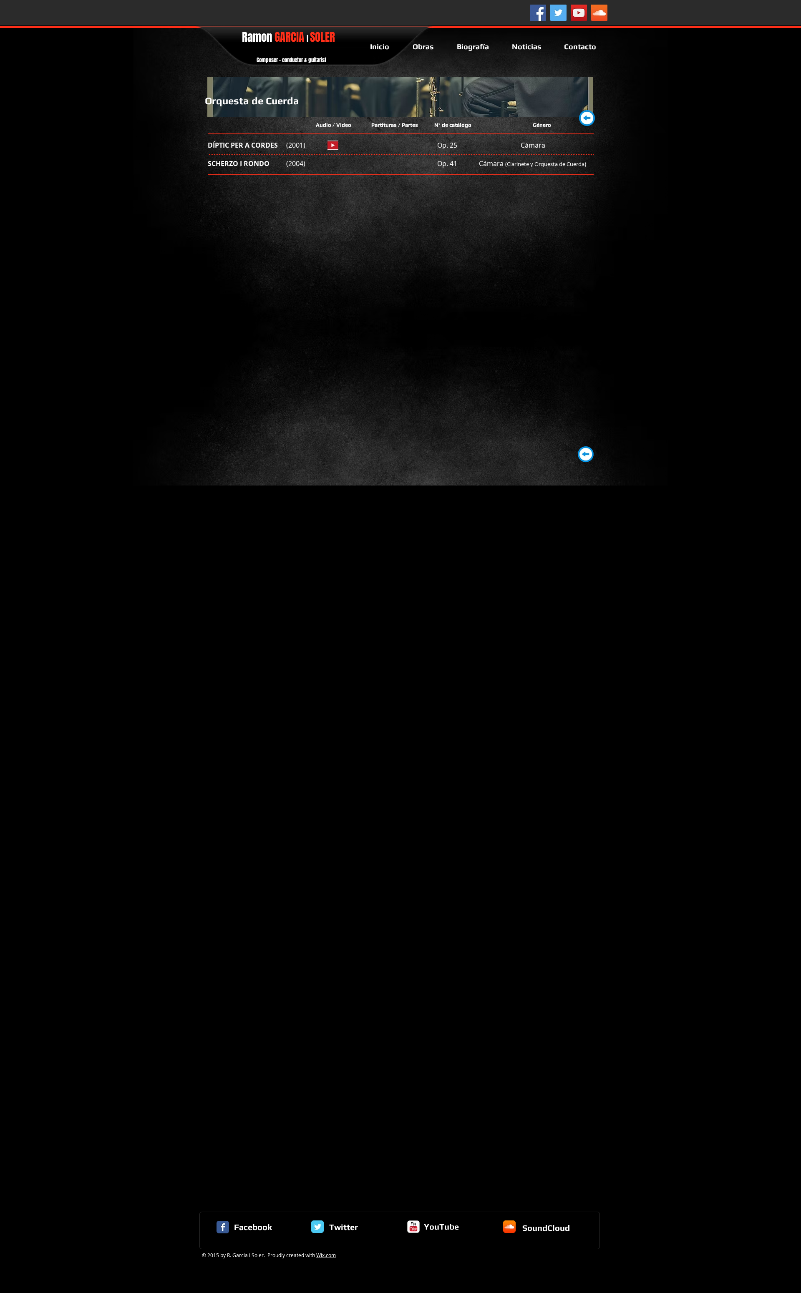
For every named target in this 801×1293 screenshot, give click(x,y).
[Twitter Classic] (317, 1226)
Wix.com (326, 1255)
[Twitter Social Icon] (558, 13)
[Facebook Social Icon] (538, 13)
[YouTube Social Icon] (579, 13)
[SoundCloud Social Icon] (599, 13)
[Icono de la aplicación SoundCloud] (509, 1226)
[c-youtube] (413, 1226)
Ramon (288, 37)
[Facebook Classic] (223, 1227)
